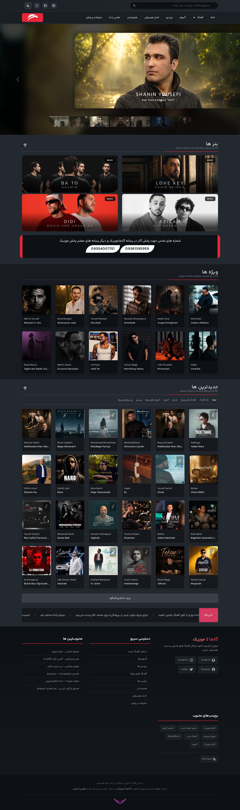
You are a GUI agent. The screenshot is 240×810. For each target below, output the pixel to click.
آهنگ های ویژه (138, 674)
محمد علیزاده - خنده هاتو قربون (62, 681)
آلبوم (183, 18)
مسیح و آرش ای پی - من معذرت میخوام (58, 688)
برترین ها (142, 681)
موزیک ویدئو (209, 736)
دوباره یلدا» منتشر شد (73, 615)
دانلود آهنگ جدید (137, 652)
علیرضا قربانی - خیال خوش (65, 652)
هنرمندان (132, 18)
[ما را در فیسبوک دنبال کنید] (45, 5)
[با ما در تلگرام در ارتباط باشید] (54, 5)
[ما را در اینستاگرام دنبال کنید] (37, 5)
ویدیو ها (142, 666)
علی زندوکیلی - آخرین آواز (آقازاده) (61, 659)
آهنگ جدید (192, 736)
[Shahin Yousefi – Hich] (120, 66)
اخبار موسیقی (151, 18)
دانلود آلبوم (168, 728)
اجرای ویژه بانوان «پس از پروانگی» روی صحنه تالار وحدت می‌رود (132, 615)
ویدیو (169, 18)
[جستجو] (134, 5)
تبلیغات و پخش (94, 18)
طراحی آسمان (79, 789)
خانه (212, 18)
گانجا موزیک (209, 744)
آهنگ (200, 18)
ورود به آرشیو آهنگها (120, 598)
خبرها (208, 615)
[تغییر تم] (28, 5)
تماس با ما (114, 18)
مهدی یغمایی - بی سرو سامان (63, 666)
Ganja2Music (174, 736)
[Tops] (25, 144)
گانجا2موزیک (209, 728)
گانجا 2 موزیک (124, 789)
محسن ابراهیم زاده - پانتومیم (63, 674)
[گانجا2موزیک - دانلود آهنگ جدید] (32, 17)
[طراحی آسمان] (120, 801)
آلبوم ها (142, 659)
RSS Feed (207, 759)
